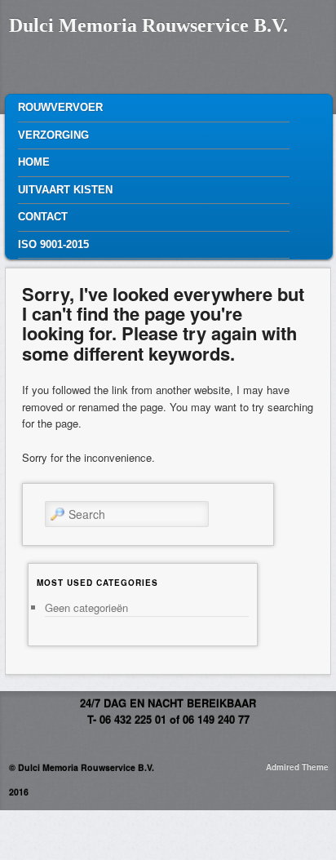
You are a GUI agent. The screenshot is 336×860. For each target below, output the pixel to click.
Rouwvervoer (60, 107)
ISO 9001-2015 (53, 244)
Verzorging (53, 135)
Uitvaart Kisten (65, 190)
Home (34, 162)
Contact (43, 217)
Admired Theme (297, 767)
